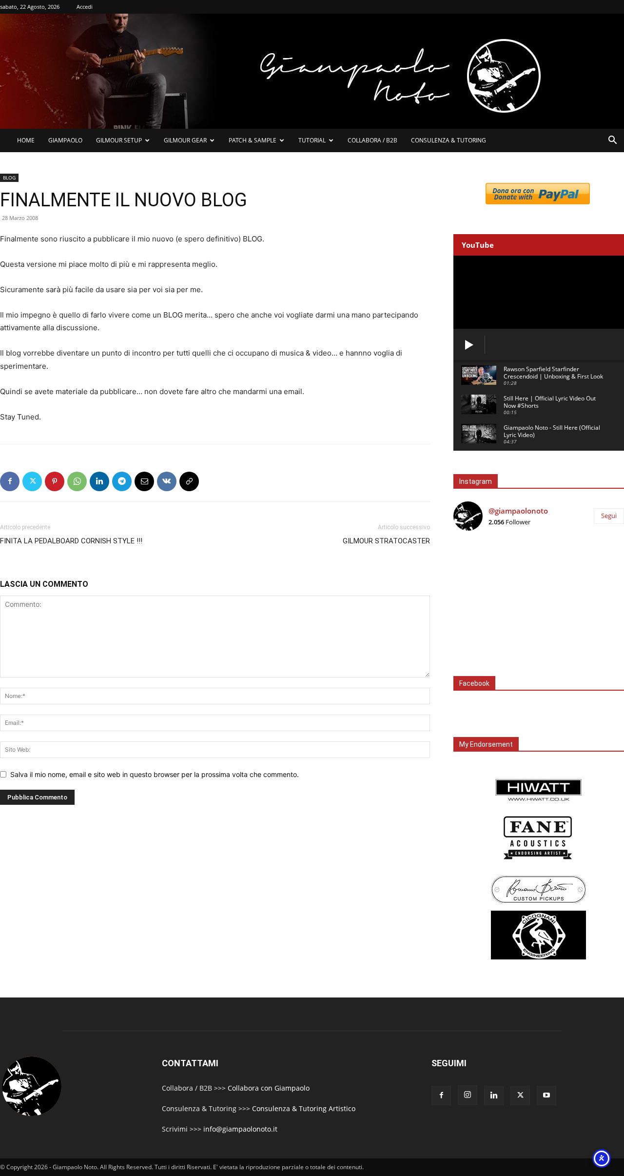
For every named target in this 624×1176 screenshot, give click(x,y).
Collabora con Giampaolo (269, 1088)
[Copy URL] (189, 481)
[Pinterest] (54, 481)
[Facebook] (10, 481)
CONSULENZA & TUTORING (448, 140)
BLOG (9, 177)
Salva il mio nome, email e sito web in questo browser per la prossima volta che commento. (154, 774)
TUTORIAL (312, 140)
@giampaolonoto (518, 511)
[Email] (144, 481)
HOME (26, 140)
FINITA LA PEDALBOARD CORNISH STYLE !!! (71, 541)
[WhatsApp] (77, 481)
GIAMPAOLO (65, 140)
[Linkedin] (99, 481)
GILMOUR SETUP (119, 140)
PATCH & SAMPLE (252, 140)
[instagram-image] (481, 567)
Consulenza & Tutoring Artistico (303, 1108)
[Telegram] (122, 481)
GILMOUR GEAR (185, 140)
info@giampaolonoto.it (240, 1129)
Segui (609, 515)
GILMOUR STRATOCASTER (386, 541)
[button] (612, 141)
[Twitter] (32, 481)
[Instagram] (467, 1095)
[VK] (166, 481)
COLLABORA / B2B (372, 140)
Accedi (85, 6)
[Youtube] (546, 1095)
